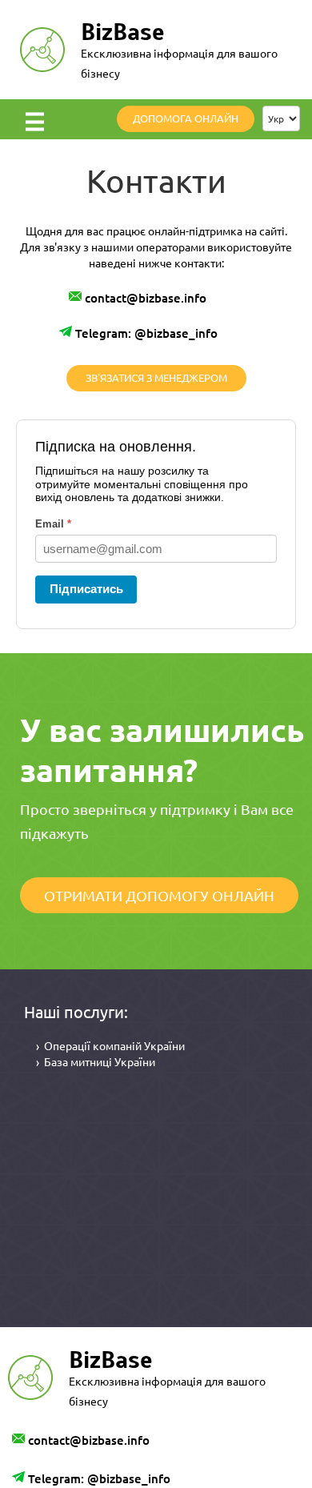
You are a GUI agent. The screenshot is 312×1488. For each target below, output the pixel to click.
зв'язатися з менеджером (156, 377)
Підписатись (86, 589)
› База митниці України (95, 1061)
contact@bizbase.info (145, 298)
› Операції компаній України (110, 1045)
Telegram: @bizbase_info (146, 333)
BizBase (123, 32)
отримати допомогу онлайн (159, 895)
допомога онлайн (185, 118)
